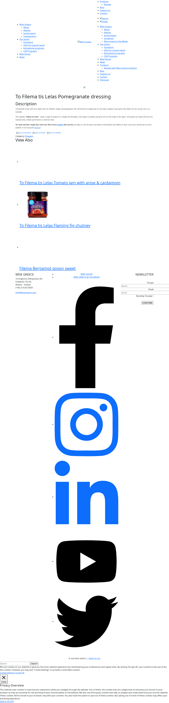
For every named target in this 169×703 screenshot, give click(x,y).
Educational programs (33, 48)
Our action (24, 39)
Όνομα (150, 282)
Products (104, 1)
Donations (28, 42)
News (22, 57)
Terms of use (94, 658)
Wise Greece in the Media (116, 41)
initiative (37, 128)
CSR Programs (30, 51)
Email (151, 289)
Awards (26, 30)
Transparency (29, 36)
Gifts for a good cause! (34, 45)
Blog (102, 7)
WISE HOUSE (87, 274)
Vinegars (29, 136)
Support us (105, 10)
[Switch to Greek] (104, 21)
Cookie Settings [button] (7, 672)
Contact (103, 13)
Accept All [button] (19, 672)
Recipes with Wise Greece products (120, 68)
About (26, 27)
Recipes (107, 4)
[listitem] (31, 281)
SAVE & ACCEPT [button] (7, 701)
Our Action (105, 44)
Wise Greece (25, 24)
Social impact (29, 33)
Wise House (24, 54)
